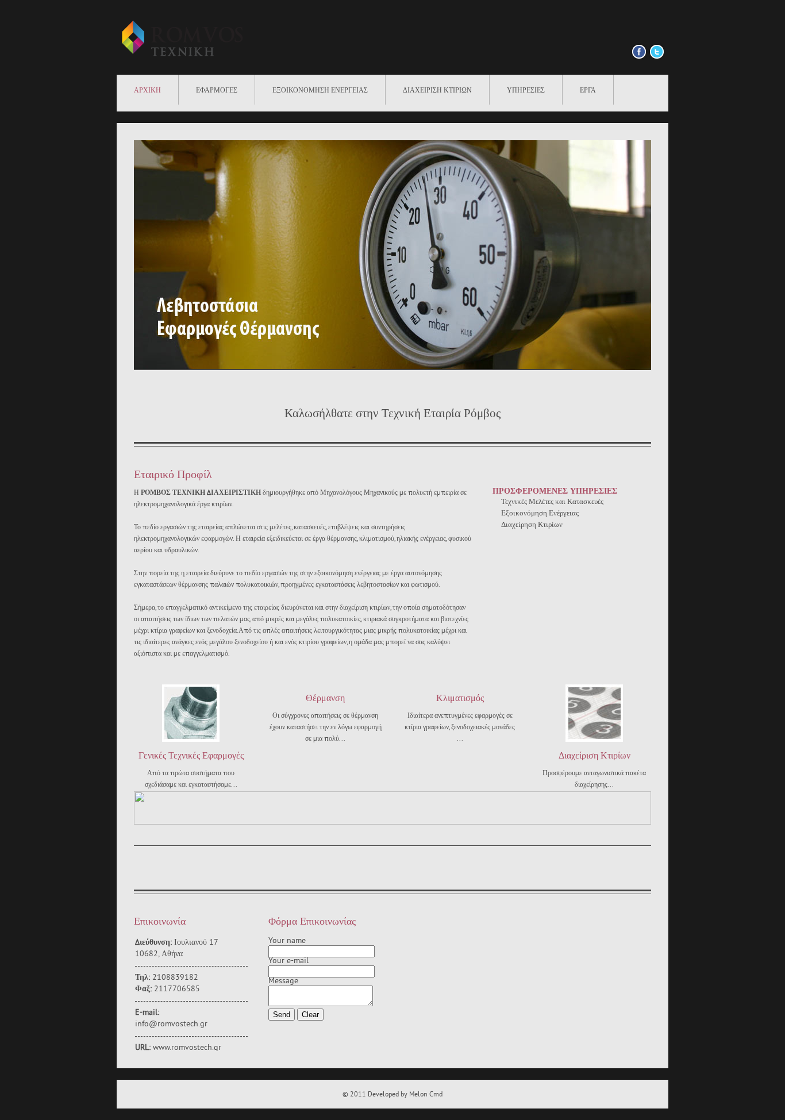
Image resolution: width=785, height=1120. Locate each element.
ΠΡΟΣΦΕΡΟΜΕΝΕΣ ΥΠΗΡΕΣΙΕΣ (554, 492)
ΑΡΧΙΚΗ (147, 90)
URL (142, 1048)
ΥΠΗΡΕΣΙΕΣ (526, 90)
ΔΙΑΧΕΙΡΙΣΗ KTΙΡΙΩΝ (437, 90)
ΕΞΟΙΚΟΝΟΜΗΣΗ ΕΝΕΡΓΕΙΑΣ (320, 90)
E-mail (146, 1013)
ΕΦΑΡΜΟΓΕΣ (216, 90)
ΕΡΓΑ (588, 90)
